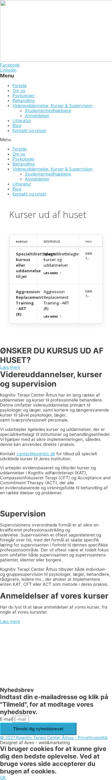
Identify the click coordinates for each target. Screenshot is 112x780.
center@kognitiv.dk (35, 453)
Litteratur (21, 120)
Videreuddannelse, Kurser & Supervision (52, 105)
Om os (18, 90)
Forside (19, 85)
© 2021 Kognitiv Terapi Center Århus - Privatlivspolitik (54, 737)
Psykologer (23, 95)
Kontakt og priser (29, 130)
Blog (16, 125)
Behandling (23, 100)
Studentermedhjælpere (48, 110)
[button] (56, 139)
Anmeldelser (37, 115)
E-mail (6, 719)
